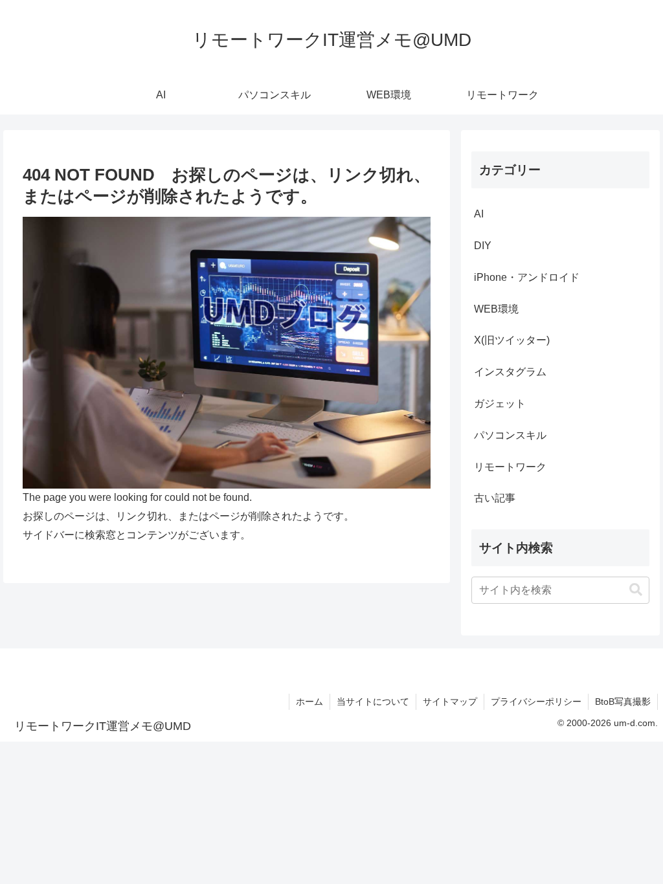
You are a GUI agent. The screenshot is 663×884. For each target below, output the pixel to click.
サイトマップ (450, 701)
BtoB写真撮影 (623, 701)
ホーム (309, 701)
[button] (635, 589)
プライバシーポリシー (536, 701)
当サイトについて (373, 701)
